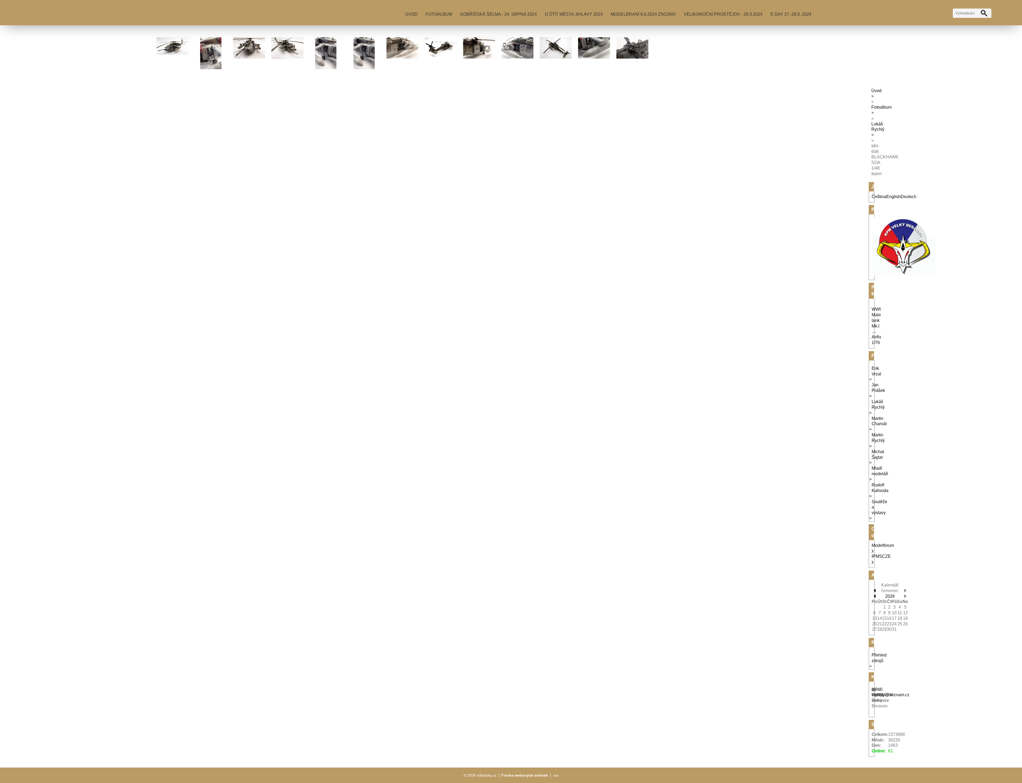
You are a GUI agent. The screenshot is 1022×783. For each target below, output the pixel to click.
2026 (890, 596)
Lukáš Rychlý (877, 127)
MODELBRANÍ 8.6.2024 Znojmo (643, 14)
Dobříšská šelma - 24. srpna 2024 (498, 14)
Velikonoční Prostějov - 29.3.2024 (723, 14)
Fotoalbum (439, 14)
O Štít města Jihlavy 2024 (574, 14)
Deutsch (908, 196)
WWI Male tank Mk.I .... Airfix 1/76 (876, 326)
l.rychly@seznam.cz (890, 694)
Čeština (879, 196)
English (893, 196)
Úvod (411, 14)
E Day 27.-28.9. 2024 (790, 14)
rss (555, 775)
